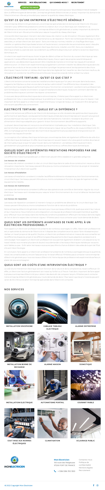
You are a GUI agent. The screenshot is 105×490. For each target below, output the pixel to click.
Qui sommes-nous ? (59, 2)
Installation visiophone (19, 326)
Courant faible (85, 402)
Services (22, 2)
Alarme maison (52, 364)
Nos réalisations (38, 2)
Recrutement (77, 2)
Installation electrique (19, 402)
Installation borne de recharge (19, 365)
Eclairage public (85, 441)
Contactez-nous (30, 7)
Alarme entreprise (85, 326)
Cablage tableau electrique (52, 327)
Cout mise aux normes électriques (19, 442)
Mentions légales (86, 468)
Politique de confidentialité (85, 463)
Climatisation (52, 441)
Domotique (85, 364)
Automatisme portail (52, 402)
